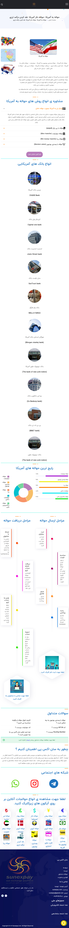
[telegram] (2, 896)
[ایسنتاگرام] (34, 783)
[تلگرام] (54, 783)
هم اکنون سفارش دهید (34, 154)
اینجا (28, 740)
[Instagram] (6, 896)
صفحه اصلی (52, 20)
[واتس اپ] (15, 783)
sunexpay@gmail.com (56, 893)
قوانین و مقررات (63, 877)
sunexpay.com (57, 889)
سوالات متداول (63, 874)
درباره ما (65, 867)
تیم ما (66, 871)
